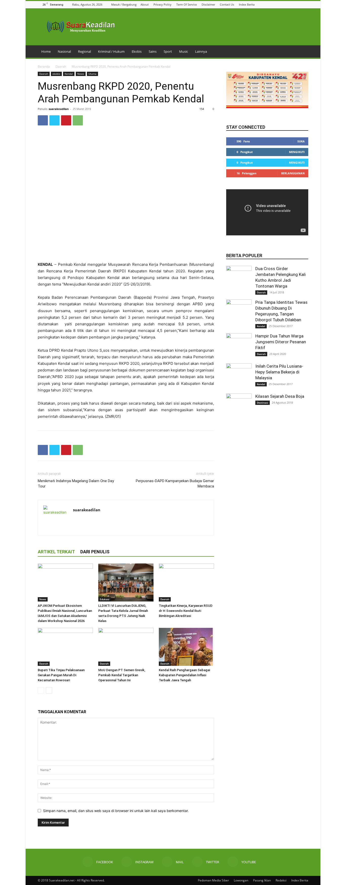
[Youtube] (305, 4)
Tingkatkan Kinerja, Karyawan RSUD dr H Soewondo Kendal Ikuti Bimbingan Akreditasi (186, 611)
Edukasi (104, 599)
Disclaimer (208, 4)
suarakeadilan (59, 109)
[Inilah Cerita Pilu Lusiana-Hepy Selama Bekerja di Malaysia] (239, 376)
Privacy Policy (162, 4)
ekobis (56, 74)
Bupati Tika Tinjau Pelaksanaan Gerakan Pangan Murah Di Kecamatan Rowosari (61, 675)
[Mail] (293, 4)
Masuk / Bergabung (124, 4)
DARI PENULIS (94, 551)
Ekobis (137, 51)
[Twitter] (299, 4)
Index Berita (247, 4)
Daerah (60, 66)
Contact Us (227, 4)
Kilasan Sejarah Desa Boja (279, 396)
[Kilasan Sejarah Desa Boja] (239, 406)
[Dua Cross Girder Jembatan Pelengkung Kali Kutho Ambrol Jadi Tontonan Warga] (239, 278)
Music (183, 51)
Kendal (69, 74)
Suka (301, 141)
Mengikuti (297, 152)
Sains (153, 51)
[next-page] (49, 690)
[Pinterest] (66, 120)
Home (46, 51)
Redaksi (281, 880)
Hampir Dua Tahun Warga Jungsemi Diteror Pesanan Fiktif (280, 341)
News (80, 74)
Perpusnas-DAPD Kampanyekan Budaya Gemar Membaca (175, 483)
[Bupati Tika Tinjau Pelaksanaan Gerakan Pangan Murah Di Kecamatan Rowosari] (65, 647)
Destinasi (262, 402)
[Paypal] (95, 520)
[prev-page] (41, 690)
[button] (273, 4)
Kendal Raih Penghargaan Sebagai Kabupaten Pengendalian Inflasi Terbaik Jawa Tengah (184, 675)
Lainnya (201, 51)
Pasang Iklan (262, 880)
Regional (84, 51)
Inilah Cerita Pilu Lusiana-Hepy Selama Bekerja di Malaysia (279, 372)
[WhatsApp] (78, 120)
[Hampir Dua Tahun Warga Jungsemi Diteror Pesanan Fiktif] (239, 346)
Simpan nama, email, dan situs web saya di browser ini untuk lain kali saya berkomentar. (116, 810)
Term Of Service (186, 4)
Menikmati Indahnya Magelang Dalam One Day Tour (76, 483)
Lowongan (241, 880)
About (145, 4)
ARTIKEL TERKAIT (56, 551)
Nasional (64, 51)
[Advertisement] (126, 248)
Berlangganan (293, 173)
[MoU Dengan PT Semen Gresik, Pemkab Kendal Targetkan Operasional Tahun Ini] (125, 647)
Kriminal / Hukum (111, 51)
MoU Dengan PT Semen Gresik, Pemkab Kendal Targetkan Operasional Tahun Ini (121, 675)
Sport (168, 51)
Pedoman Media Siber (213, 880)
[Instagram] (286, 4)
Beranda (44, 66)
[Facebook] (280, 4)
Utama (92, 74)
